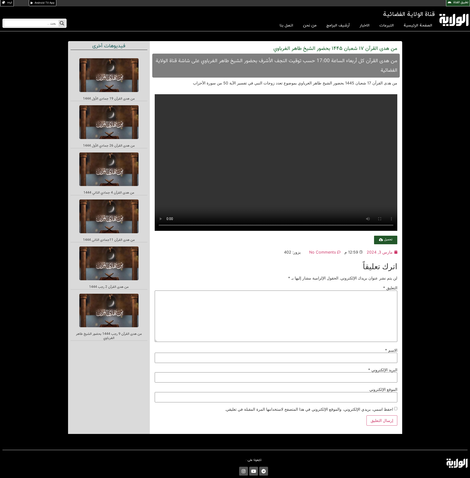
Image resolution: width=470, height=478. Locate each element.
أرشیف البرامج (338, 25)
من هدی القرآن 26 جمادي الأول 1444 (109, 146)
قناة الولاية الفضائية (409, 14)
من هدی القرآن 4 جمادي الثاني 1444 (108, 193)
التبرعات (386, 25)
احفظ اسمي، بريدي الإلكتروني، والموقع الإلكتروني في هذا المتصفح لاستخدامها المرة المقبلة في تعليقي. (309, 409)
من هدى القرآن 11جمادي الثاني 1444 (109, 240)
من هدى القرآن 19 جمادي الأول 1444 (109, 99)
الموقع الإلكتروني (383, 389)
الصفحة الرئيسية (418, 25)
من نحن (310, 25)
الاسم (391, 350)
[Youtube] (253, 471)
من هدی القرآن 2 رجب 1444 (109, 287)
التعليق (390, 288)
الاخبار (365, 25)
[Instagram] (243, 471)
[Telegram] (263, 471)
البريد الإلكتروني (382, 370)
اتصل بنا (286, 25)
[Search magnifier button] (62, 23)
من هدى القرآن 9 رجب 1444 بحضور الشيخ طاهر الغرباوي (109, 336)
